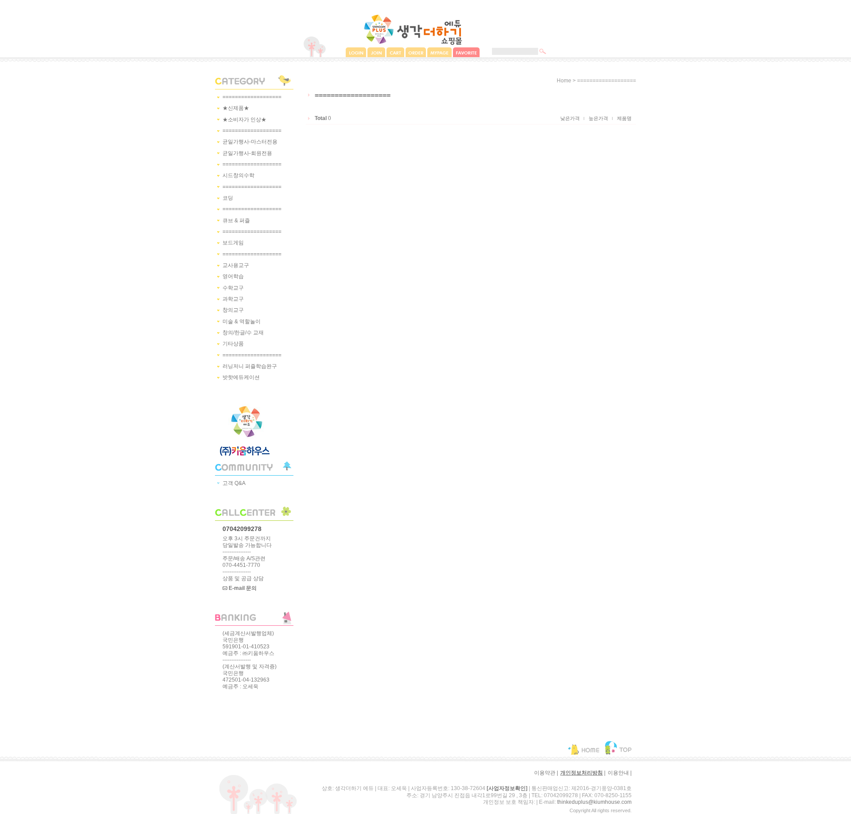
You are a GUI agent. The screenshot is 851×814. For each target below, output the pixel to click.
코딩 (228, 198)
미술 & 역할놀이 (242, 321)
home (564, 81)
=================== (252, 97)
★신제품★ (236, 108)
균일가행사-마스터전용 (250, 142)
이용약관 (544, 773)
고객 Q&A (234, 483)
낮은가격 (570, 118)
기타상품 (233, 344)
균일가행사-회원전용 (247, 153)
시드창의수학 (238, 176)
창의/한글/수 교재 (243, 332)
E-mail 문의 (242, 588)
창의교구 (233, 310)
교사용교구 (236, 265)
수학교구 (233, 288)
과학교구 (233, 299)
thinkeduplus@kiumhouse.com (594, 802)
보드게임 (233, 243)
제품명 (624, 118)
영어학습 (233, 277)
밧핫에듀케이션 (241, 378)
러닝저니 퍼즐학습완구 (250, 366)
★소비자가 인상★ (244, 119)
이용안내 (618, 773)
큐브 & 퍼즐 (236, 220)
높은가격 (598, 118)
